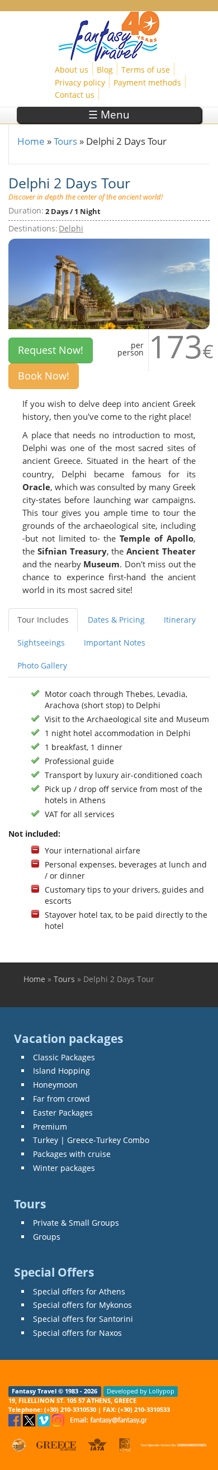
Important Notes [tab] (114, 642)
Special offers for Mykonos (82, 1305)
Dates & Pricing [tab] (116, 619)
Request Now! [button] (50, 350)
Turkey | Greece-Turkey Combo (91, 1140)
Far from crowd (61, 1098)
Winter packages (64, 1168)
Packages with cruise (72, 1154)
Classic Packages (64, 1057)
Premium (50, 1126)
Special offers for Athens (79, 1291)
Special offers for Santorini (83, 1318)
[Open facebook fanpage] (15, 1419)
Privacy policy (80, 82)
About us (71, 69)
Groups (46, 1236)
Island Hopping (61, 1070)
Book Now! (43, 375)
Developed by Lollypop (140, 1391)
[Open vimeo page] (44, 1419)
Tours (65, 141)
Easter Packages (63, 1112)
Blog (105, 69)
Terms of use (145, 69)
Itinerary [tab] (180, 619)
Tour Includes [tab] (43, 619)
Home (31, 141)
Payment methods (147, 82)
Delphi (71, 228)
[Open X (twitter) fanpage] (30, 1419)
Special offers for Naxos (77, 1332)
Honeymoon (55, 1084)
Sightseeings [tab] (41, 642)
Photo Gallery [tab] (42, 665)
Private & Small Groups (76, 1222)
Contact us (74, 94)
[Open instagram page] (59, 1419)
